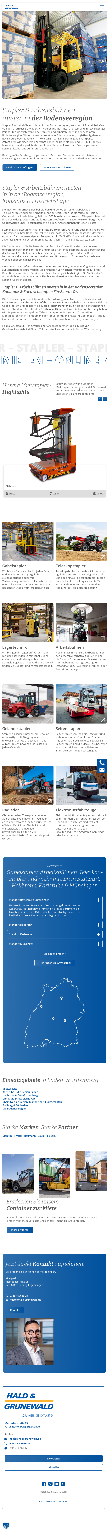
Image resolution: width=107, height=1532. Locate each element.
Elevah (51, 1135)
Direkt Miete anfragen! (19, 167)
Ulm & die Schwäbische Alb (19, 1098)
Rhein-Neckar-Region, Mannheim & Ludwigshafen (32, 1102)
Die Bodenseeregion (14, 1108)
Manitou (8, 1135)
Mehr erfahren (20, 1229)
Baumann (30, 1135)
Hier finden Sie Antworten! (55, 962)
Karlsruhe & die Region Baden (20, 1092)
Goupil (41, 1135)
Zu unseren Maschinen (57, 167)
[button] (6, 1526)
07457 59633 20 (19, 1295)
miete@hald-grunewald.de (25, 1299)
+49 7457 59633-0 (19, 1443)
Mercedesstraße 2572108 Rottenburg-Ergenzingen (22, 1425)
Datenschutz (63, 1501)
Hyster (18, 1135)
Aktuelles (53, 1467)
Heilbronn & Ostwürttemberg (20, 1095)
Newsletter (53, 1458)
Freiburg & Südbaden (15, 1105)
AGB (40, 1501)
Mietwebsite (10, 1088)
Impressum (50, 1501)
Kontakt (15, 1310)
